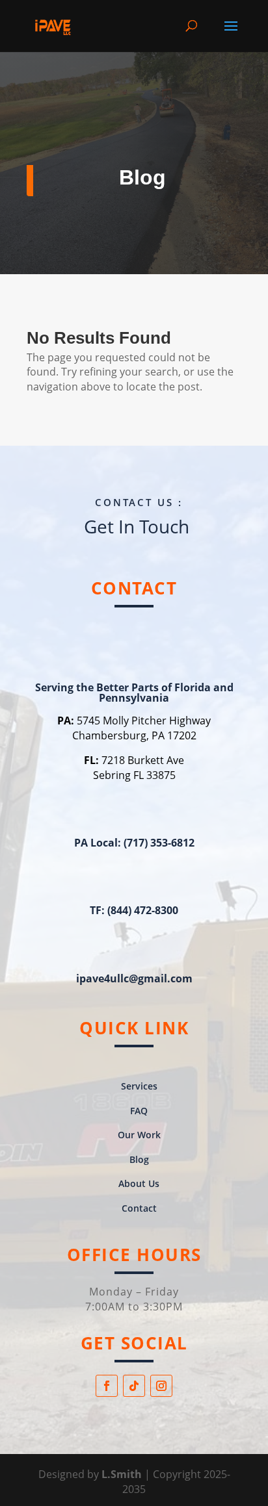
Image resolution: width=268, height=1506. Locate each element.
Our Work (139, 1135)
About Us (138, 1183)
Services (139, 1086)
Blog (139, 1159)
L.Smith (122, 1474)
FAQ (139, 1110)
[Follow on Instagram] (161, 1386)
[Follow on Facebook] (107, 1386)
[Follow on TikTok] (134, 1386)
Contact (139, 1208)
